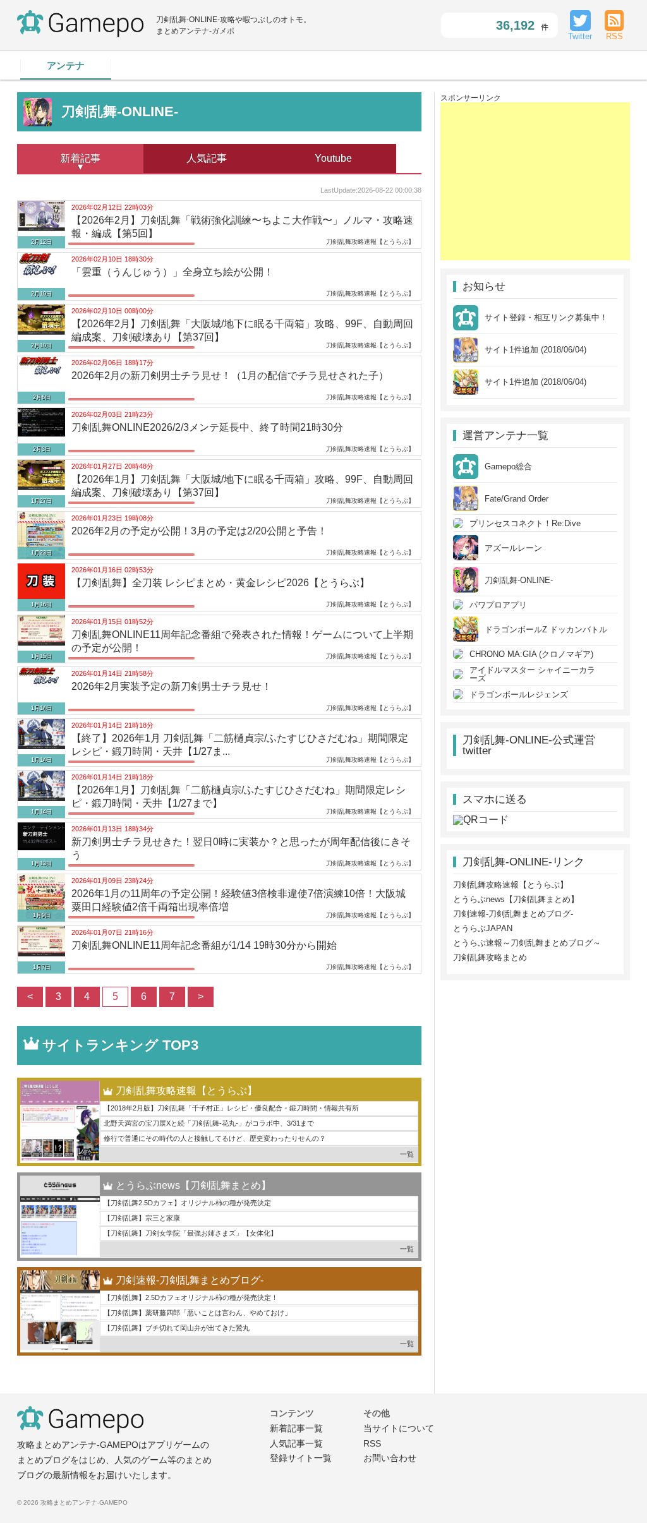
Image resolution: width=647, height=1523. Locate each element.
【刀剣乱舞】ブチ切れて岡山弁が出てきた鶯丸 (177, 1328)
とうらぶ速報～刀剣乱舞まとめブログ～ (527, 943)
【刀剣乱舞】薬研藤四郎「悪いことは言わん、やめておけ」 (197, 1312)
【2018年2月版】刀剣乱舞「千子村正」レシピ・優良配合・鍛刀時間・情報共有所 (231, 1108)
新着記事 (80, 158)
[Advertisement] (535, 181)
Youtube (333, 158)
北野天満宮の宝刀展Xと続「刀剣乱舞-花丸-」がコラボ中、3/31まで (209, 1123)
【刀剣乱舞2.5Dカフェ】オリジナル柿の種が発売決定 (187, 1203)
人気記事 (206, 158)
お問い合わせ (389, 1458)
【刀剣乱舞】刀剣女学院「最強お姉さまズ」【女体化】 (190, 1233)
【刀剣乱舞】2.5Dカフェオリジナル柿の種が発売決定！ (191, 1297)
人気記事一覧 (296, 1443)
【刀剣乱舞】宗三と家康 (142, 1218)
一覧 (407, 1154)
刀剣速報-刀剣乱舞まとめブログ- (189, 1280)
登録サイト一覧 (301, 1458)
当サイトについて (398, 1428)
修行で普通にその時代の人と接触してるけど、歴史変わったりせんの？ (215, 1138)
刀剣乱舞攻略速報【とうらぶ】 (186, 1090)
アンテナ (66, 65)
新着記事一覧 (296, 1428)
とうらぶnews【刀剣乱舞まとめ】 (193, 1185)
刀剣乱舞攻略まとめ (490, 957)
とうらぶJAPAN (482, 928)
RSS (372, 1443)
